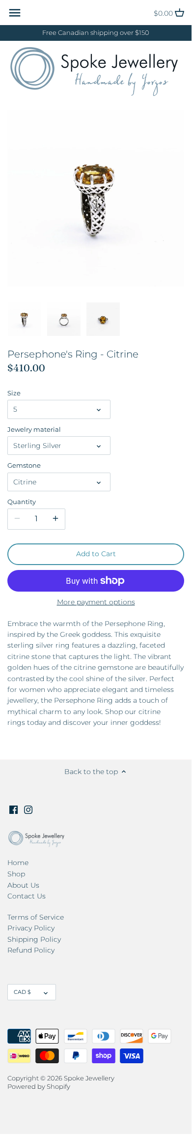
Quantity (21, 502)
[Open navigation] (14, 12)
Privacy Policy (31, 928)
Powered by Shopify (38, 1086)
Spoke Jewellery (89, 1078)
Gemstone (24, 465)
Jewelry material (34, 429)
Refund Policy (31, 950)
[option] (24, 319)
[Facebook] (13, 810)
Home (17, 862)
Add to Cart (96, 553)
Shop (16, 873)
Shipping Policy (34, 939)
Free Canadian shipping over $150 (95, 32)
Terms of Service (35, 917)
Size (14, 393)
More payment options (96, 602)
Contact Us (26, 896)
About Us (23, 885)
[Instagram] (28, 810)
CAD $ (22, 991)
